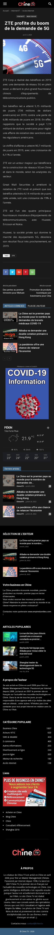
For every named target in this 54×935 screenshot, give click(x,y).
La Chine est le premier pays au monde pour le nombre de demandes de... (34, 479)
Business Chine (9, 352)
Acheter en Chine (14, 812)
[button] (50, 4)
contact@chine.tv (35, 923)
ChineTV (20, 486)
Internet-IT (15, 11)
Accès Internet (28, 11)
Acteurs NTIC (8, 338)
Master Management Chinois (16, 688)
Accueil (6, 11)
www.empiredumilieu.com (39, 611)
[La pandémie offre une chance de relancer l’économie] (10, 348)
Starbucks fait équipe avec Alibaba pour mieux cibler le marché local (33, 651)
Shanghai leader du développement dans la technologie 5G (31, 665)
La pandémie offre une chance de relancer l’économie (31, 348)
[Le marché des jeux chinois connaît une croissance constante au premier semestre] (10, 636)
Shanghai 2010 (12, 829)
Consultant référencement (18, 825)
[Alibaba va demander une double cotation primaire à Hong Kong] (10, 334)
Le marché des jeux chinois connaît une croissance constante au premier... (32, 636)
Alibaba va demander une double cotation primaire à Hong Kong (33, 334)
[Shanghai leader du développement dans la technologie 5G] (10, 666)
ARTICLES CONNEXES (14, 306)
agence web (25, 700)
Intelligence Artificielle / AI (9, 320)
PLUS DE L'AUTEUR (36, 306)
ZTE (13, 256)
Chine (8, 821)
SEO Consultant (27, 905)
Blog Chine (11, 816)
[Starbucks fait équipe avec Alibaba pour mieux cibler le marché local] (10, 651)
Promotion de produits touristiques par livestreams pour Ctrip (40, 292)
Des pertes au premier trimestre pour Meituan (13, 291)
